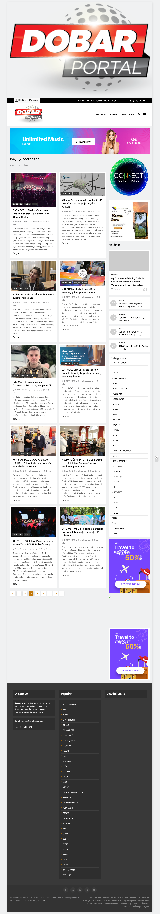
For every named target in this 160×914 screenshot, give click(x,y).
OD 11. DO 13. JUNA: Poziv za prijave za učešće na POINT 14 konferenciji (33, 542)
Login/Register (130, 900)
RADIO (137, 903)
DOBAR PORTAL (21, 221)
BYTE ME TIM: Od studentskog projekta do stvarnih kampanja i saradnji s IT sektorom (82, 532)
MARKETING (128, 114)
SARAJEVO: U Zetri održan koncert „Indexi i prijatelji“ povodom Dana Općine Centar (31, 214)
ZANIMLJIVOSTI (118, 528)
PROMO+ (116, 471)
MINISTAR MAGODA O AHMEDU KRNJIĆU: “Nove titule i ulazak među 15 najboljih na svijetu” (32, 463)
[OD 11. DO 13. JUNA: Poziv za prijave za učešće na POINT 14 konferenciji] (33, 522)
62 (55, 593)
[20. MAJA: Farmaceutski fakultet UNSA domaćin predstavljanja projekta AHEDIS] (82, 185)
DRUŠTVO (90, 101)
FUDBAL (115, 409)
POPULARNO (117, 466)
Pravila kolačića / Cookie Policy (118, 903)
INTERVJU (86, 900)
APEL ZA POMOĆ (119, 362)
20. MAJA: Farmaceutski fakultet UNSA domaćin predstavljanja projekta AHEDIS (82, 203)
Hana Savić (68, 211)
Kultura (107, 900)
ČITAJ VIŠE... (18, 253)
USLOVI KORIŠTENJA (132, 906)
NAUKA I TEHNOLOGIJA (122, 450)
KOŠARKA (116, 425)
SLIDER (35, 204)
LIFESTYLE (115, 101)
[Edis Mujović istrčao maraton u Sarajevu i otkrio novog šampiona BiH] (33, 361)
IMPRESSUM (100, 114)
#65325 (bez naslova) (99, 897)
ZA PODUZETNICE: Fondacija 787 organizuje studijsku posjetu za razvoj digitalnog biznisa (81, 373)
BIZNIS (115, 373)
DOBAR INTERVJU (119, 388)
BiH (113, 368)
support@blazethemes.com (32, 721)
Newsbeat (116, 456)
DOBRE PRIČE (18, 204)
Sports (115, 507)
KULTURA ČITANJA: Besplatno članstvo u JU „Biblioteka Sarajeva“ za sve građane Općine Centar (82, 463)
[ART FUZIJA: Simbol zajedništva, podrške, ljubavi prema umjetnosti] (82, 273)
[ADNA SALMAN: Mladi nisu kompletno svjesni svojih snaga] (33, 276)
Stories (115, 513)
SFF (113, 487)
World (114, 523)
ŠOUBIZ (99, 101)
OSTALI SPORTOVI (119, 461)
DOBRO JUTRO (118, 399)
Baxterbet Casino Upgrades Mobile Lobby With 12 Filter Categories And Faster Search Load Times (131, 308)
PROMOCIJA (117, 476)
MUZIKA (27, 204)
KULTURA (77, 283)
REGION (116, 481)
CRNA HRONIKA (119, 378)
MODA (115, 440)
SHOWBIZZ (117, 492)
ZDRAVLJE (116, 533)
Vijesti (146, 906)
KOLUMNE (122, 314)
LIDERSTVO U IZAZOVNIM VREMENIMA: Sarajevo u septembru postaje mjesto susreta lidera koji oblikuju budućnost (133, 336)
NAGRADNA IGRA (94, 903)
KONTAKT (114, 114)
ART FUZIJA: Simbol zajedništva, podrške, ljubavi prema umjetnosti (79, 290)
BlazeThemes (43, 900)
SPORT (106, 101)
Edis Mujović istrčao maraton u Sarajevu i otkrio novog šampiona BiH (33, 383)
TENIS (114, 518)
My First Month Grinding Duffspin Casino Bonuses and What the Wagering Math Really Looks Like (127, 282)
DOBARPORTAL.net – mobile (123, 897)
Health (115, 414)
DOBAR (81, 101)
